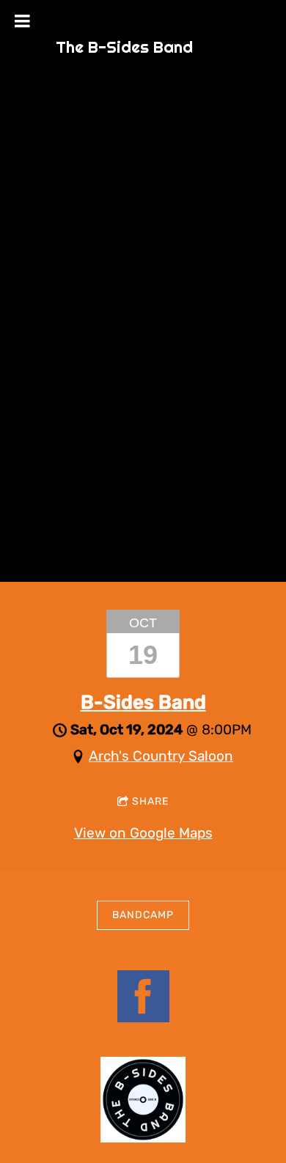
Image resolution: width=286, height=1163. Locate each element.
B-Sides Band (143, 702)
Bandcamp (143, 915)
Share (150, 801)
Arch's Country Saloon (161, 755)
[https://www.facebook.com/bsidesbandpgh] (143, 999)
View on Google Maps (143, 832)
